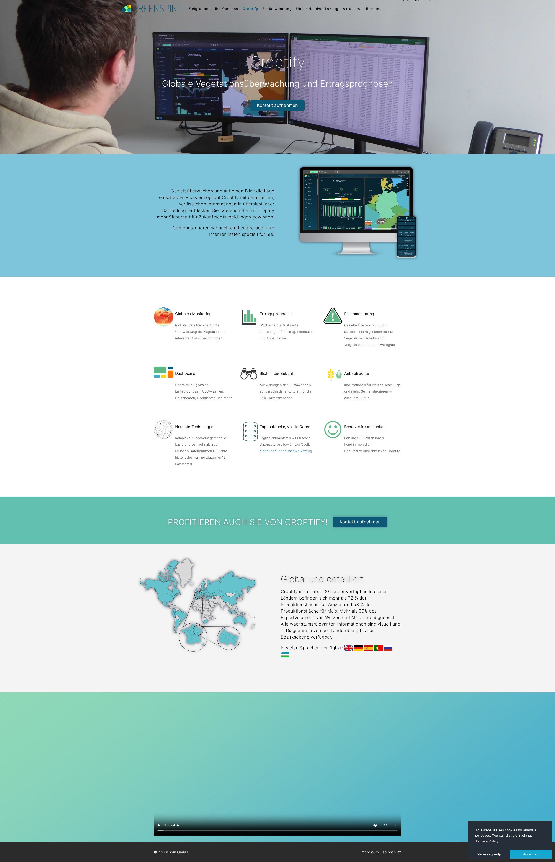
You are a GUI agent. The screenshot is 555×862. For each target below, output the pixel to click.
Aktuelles (351, 9)
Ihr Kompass (226, 9)
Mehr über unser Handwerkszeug (286, 451)
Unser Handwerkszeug (317, 9)
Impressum (370, 852)
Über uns (373, 9)
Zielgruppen (199, 9)
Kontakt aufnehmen (277, 105)
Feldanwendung (277, 9)
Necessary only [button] (489, 854)
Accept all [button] (531, 854)
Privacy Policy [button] (487, 841)
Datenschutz (390, 852)
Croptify (250, 9)
